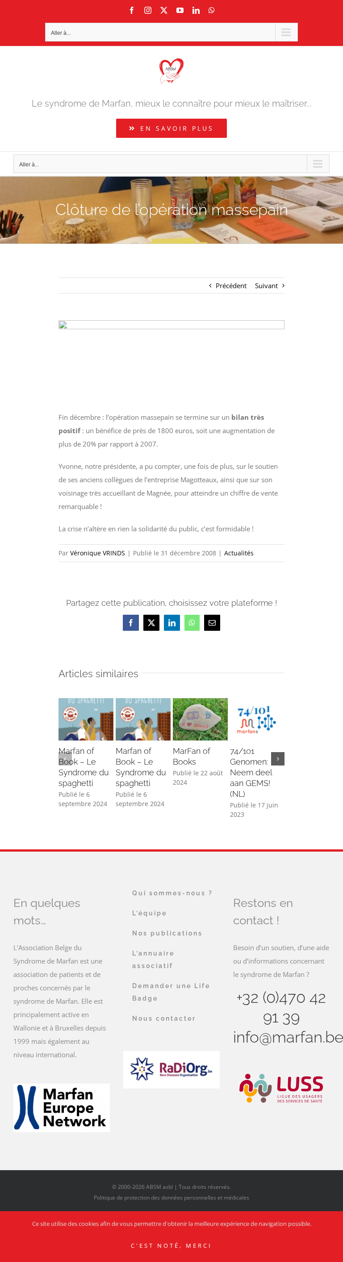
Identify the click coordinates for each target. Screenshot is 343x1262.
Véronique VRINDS (97, 553)
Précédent (231, 285)
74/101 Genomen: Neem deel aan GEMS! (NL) (251, 772)
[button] (65, 758)
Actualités (239, 553)
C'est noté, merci (171, 1245)
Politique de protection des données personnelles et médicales (171, 1197)
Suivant (266, 285)
